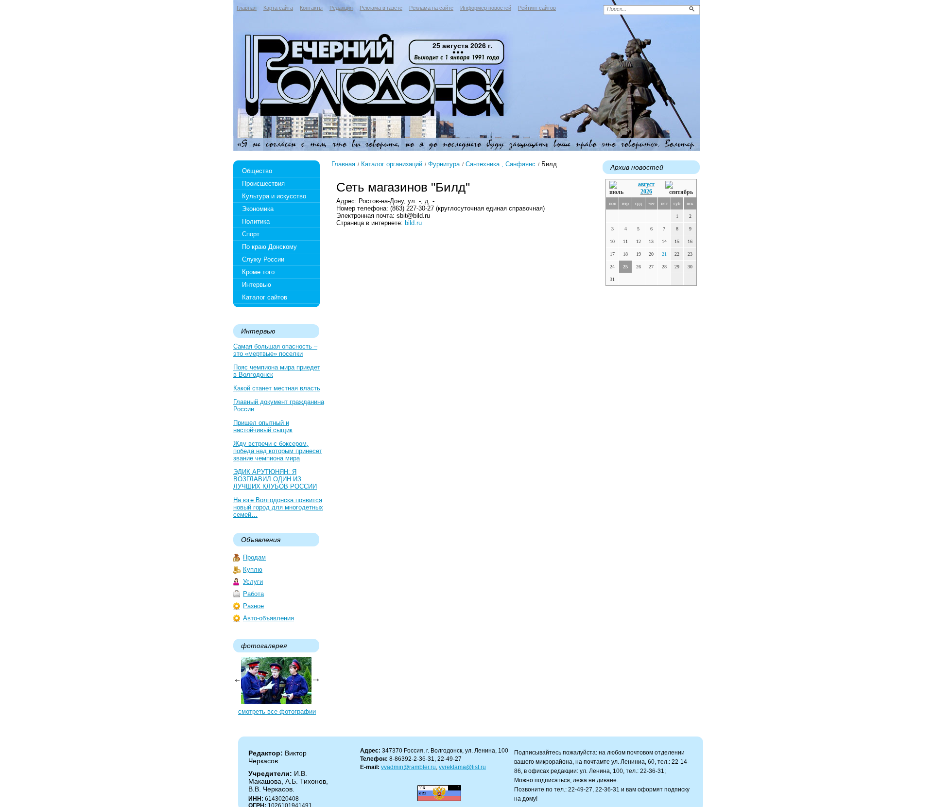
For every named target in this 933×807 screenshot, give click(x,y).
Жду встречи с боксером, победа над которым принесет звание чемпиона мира (277, 451)
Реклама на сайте (431, 8)
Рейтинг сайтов (537, 8)
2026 (646, 191)
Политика (256, 221)
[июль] (618, 188)
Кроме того (258, 272)
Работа (253, 593)
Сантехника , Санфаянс (501, 164)
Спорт (250, 234)
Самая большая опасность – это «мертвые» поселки (275, 350)
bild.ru (413, 223)
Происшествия (263, 183)
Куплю (252, 569)
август (646, 184)
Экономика (258, 208)
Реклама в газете (381, 8)
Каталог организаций (391, 164)
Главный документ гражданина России (278, 405)
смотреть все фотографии (277, 711)
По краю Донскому (269, 246)
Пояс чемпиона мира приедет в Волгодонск (276, 371)
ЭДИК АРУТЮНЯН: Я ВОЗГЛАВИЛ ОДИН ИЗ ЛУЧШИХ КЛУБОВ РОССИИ (275, 479)
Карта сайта (278, 8)
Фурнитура (444, 164)
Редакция (341, 8)
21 (664, 254)
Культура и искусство (274, 196)
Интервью (256, 284)
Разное (253, 606)
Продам (254, 557)
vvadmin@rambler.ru (408, 767)
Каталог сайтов (264, 297)
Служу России (263, 259)
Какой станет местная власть (276, 388)
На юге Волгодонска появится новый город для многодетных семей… (278, 507)
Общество (257, 171)
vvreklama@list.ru (462, 767)
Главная (247, 8)
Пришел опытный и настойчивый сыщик (263, 426)
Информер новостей (485, 8)
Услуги (253, 581)
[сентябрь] (679, 188)
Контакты (311, 8)
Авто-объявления (268, 618)
